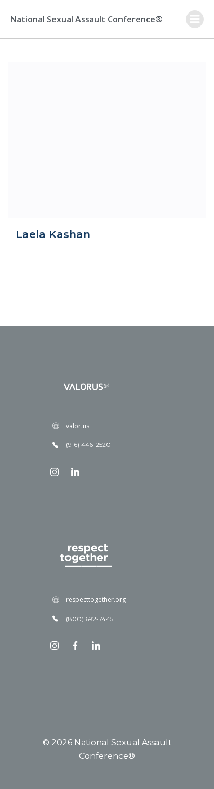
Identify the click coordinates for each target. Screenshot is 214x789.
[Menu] (195, 19)
